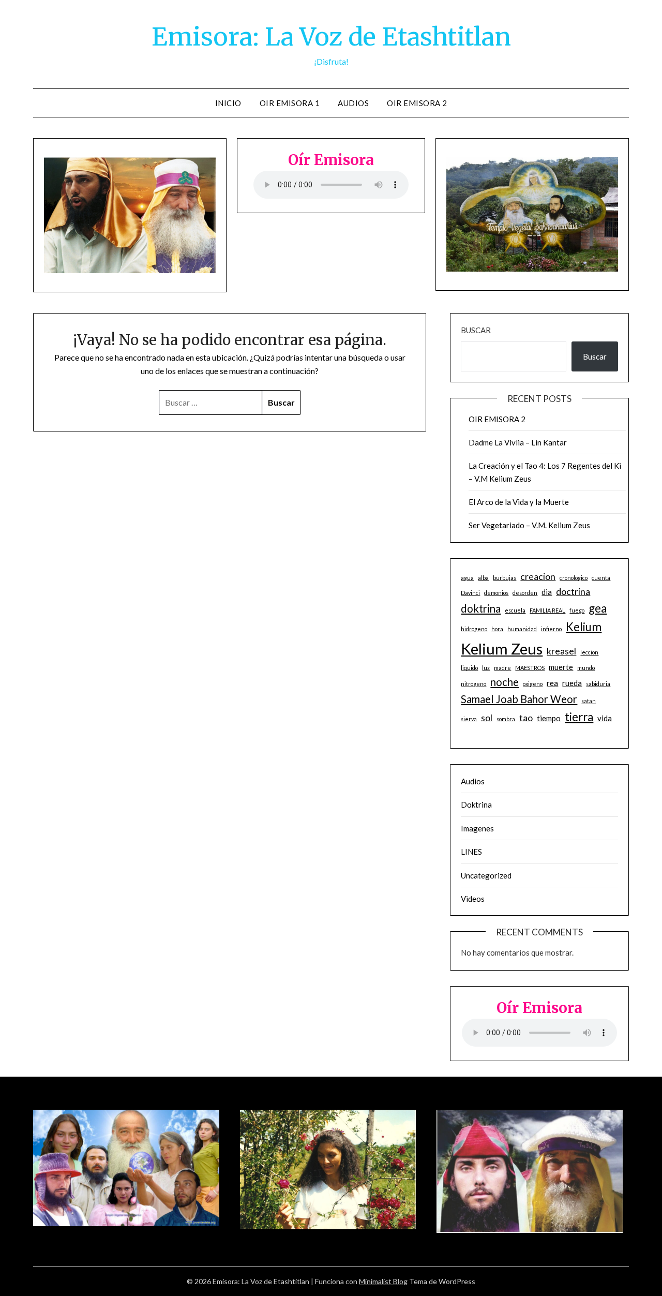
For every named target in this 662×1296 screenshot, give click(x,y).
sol (486, 717)
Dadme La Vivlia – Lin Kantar (518, 442)
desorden (525, 592)
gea (598, 608)
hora (497, 628)
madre (502, 667)
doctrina (573, 591)
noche (504, 682)
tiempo (549, 718)
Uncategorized (486, 875)
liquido (469, 667)
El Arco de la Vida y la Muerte (519, 502)
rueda (572, 683)
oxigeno (533, 683)
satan (588, 700)
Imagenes (477, 828)
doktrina (481, 608)
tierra (579, 717)
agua (467, 577)
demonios (496, 592)
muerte (561, 667)
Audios (353, 103)
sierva (469, 719)
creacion (537, 576)
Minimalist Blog (383, 1281)
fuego (576, 610)
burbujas (504, 577)
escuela (515, 610)
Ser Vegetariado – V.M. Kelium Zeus (529, 525)
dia (546, 592)
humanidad (522, 628)
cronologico (574, 577)
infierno (551, 628)
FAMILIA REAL (547, 610)
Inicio (228, 103)
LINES (471, 851)
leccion (589, 652)
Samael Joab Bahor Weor (519, 699)
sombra (505, 719)
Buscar (476, 330)
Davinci (470, 592)
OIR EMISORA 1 (290, 103)
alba (483, 577)
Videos (473, 898)
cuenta (601, 577)
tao (526, 717)
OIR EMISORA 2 (417, 103)
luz (486, 667)
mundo (586, 667)
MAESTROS (530, 667)
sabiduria (598, 683)
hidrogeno (474, 628)
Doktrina (476, 804)
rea (552, 683)
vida (604, 718)
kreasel (561, 651)
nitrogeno (473, 683)
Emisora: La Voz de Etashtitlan (331, 36)
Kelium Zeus (502, 648)
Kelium (583, 627)
